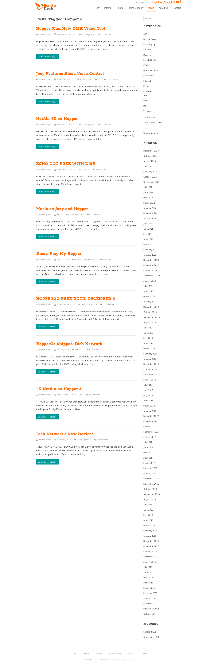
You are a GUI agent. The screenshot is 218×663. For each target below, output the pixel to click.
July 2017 (147, 442)
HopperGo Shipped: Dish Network (69, 343)
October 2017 (150, 426)
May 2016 (148, 515)
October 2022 (150, 176)
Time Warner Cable (153, 122)
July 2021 (147, 223)
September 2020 (151, 275)
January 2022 (149, 208)
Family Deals (149, 60)
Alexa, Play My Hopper (58, 253)
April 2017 (148, 457)
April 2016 (148, 520)
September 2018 (151, 374)
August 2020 (149, 281)
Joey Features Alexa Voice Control (70, 73)
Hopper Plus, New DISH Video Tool (70, 28)
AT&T (146, 34)
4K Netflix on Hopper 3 (58, 388)
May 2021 (148, 234)
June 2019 (148, 333)
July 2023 (147, 166)
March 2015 (149, 588)
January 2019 (149, 359)
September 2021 (151, 218)
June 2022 (148, 192)
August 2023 (149, 161)
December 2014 (151, 603)
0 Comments (107, 34)
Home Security (136, 8)
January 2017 (149, 473)
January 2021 (149, 255)
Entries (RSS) (149, 631)
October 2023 (150, 156)
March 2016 (149, 525)
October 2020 (150, 270)
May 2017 (148, 452)
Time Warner (149, 117)
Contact (177, 8)
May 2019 (148, 338)
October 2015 (150, 551)
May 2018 (148, 395)
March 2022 (149, 202)
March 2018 (149, 405)
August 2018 (149, 379)
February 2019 (150, 353)
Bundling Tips (150, 44)
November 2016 (151, 483)
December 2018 (151, 364)
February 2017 (150, 468)
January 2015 (149, 598)
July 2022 (147, 187)
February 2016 (150, 530)
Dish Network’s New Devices (64, 434)
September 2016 (151, 494)
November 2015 (151, 546)
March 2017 (149, 463)
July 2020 (147, 286)
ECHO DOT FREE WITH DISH (66, 163)
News (151, 8)
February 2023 (150, 171)
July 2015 (147, 567)
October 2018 (150, 369)
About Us (163, 8)
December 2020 (151, 260)
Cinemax (147, 49)
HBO (145, 65)
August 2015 (149, 562)
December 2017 (151, 416)
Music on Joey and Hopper (62, 208)
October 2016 (150, 489)
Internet (108, 8)
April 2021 (148, 239)
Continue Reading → (48, 56)
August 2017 (149, 437)
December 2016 (151, 478)
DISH (95, 79)
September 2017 (151, 431)
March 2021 (149, 244)
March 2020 (149, 296)
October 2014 (150, 614)
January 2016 (149, 536)
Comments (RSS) (151, 637)
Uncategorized (88, 34)
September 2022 (151, 182)
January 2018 (149, 411)
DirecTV (147, 55)
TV (98, 8)
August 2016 (149, 499)
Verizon (147, 111)
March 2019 (149, 348)
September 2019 (151, 317)
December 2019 (151, 307)
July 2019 (147, 327)
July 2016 (147, 504)
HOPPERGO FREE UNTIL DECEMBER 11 (76, 298)
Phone (120, 8)
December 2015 (151, 541)
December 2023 (151, 150)
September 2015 (151, 556)
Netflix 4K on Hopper (57, 118)
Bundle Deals (86, 79)
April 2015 (148, 582)
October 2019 (150, 312)
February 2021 (150, 249)
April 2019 (148, 343)
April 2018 (148, 400)
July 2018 (147, 385)
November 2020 (151, 265)
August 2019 (149, 322)
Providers (148, 91)
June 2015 (148, 572)
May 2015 (148, 577)
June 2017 (148, 447)
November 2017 (151, 421)
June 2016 (148, 510)
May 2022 (148, 197)
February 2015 (150, 593)
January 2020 (149, 301)
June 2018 (148, 390)
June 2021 (148, 228)
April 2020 (148, 291)
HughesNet (148, 75)
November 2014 (151, 608)
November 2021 (151, 213)
